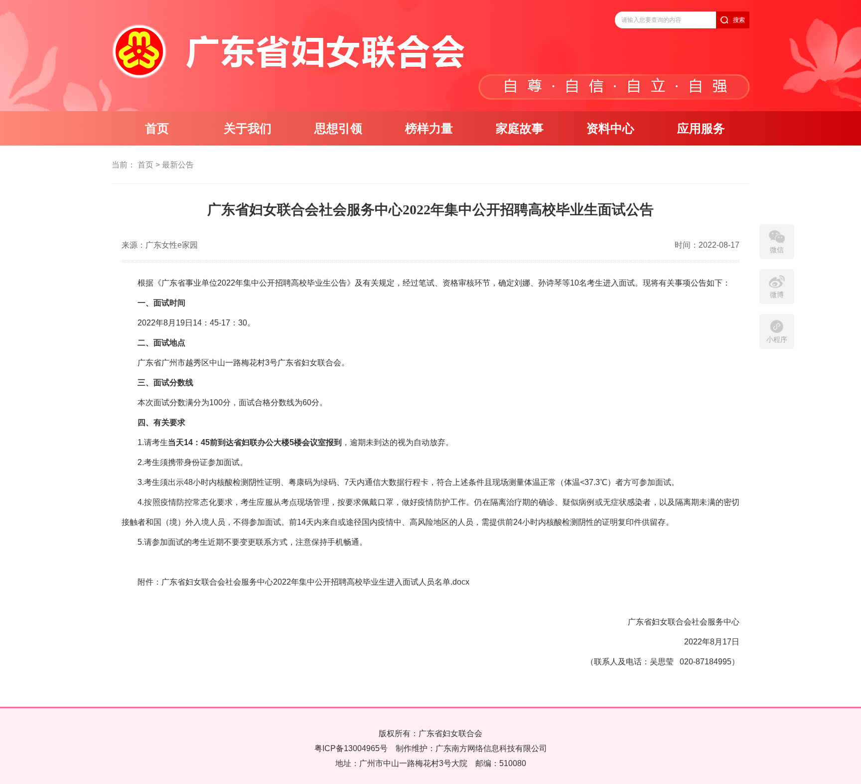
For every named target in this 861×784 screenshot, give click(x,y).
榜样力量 (429, 128)
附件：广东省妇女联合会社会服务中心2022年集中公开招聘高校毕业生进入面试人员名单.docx (303, 582)
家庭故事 (520, 128)
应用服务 (701, 128)
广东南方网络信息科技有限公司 (491, 748)
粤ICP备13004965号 (351, 748)
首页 (157, 128)
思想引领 (338, 128)
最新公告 (178, 164)
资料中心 (610, 128)
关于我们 (248, 128)
